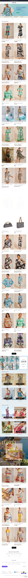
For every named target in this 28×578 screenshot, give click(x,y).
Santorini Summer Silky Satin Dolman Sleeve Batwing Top (8, 484)
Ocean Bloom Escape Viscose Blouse (6, 289)
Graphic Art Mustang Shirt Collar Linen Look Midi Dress (19, 101)
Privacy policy (17, 575)
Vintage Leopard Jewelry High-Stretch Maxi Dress (19, 184)
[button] (1, 2)
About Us (3, 562)
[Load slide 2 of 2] (13, 18)
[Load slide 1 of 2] (12, 18)
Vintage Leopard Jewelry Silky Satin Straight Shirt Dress (7, 184)
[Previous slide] (11, 18)
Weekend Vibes (20, 434)
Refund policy (13, 575)
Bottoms (20, 386)
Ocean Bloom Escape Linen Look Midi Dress (19, 309)
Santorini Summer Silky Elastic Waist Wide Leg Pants (20, 483)
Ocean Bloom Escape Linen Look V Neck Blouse (7, 309)
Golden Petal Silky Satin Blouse (5, 250)
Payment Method (14, 562)
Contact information (24, 576)
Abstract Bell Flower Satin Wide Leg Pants (18, 143)
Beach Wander (7, 419)
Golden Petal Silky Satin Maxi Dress (18, 250)
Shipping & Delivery (18, 562)
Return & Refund (24, 562)
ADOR (6, 575)
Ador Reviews (6, 562)
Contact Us (10, 562)
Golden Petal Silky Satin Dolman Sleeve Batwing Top (8, 60)
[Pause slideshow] (17, 18)
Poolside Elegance (19, 419)
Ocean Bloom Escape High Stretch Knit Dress (19, 289)
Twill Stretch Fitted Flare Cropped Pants (18, 523)
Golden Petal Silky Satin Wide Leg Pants (18, 60)
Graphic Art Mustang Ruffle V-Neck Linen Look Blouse (7, 101)
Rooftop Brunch (7, 434)
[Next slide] (15, 18)
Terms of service (20, 575)
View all (14, 190)
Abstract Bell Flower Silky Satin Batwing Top (7, 143)
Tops (7, 386)
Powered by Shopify (9, 575)
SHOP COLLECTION (14, 451)
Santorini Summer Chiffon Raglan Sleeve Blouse (7, 523)
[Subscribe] (20, 556)
